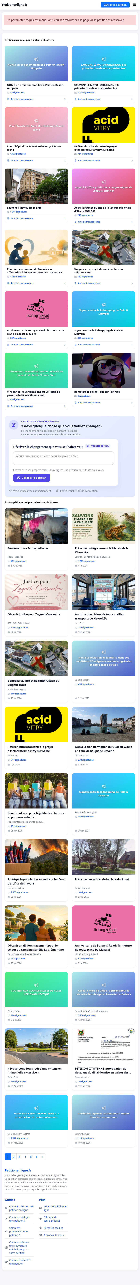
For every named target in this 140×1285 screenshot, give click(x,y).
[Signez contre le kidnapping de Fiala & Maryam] (103, 320)
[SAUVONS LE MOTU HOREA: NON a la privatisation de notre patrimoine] (103, 74)
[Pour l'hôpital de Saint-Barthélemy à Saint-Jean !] (36, 135)
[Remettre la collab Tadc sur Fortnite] (103, 379)
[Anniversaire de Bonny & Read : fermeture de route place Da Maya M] (36, 320)
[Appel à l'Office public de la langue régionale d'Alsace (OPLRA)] (103, 197)
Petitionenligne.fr (14, 4)
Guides (10, 1200)
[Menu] (134, 4)
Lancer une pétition (115, 4)
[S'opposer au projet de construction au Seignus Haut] (103, 258)
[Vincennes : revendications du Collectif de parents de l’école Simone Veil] (36, 381)
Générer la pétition (34, 477)
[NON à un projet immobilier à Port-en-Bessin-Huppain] (36, 74)
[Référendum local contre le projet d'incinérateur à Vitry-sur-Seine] (103, 135)
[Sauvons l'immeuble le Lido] (36, 195)
